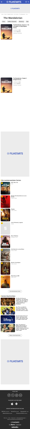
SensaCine (13, 411)
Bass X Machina (14, 235)
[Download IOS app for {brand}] (13, 403)
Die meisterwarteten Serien (15, 291)
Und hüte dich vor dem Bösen (17, 249)
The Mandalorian (22, 14)
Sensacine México (20, 413)
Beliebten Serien (10, 14)
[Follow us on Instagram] (17, 395)
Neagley (13, 209)
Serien (5, 14)
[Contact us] (21, 395)
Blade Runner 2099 (15, 275)
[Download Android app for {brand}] (17, 403)
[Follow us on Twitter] (13, 395)
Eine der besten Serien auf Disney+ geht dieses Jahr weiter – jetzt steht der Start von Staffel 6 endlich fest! (22, 317)
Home (2, 14)
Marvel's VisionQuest (15, 262)
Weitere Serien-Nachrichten (15, 335)
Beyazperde (23, 411)
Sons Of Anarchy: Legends (17, 222)
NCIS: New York (14, 182)
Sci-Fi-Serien (16, 14)
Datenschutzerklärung (11, 419)
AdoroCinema (6, 413)
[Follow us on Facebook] (9, 395)
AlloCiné (3, 411)
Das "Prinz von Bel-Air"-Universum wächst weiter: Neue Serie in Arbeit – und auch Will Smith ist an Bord (22, 309)
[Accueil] (13, 2)
